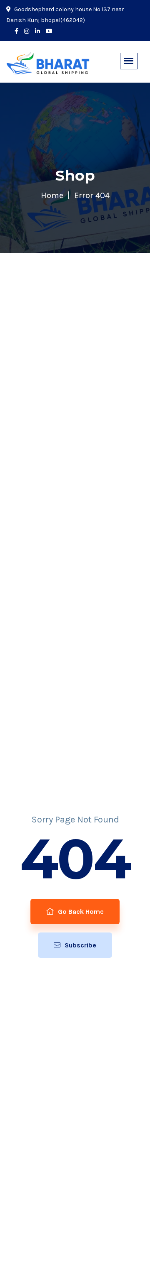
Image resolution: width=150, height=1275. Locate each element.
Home (52, 195)
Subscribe (79, 945)
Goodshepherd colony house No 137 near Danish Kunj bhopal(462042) (65, 15)
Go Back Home (80, 911)
